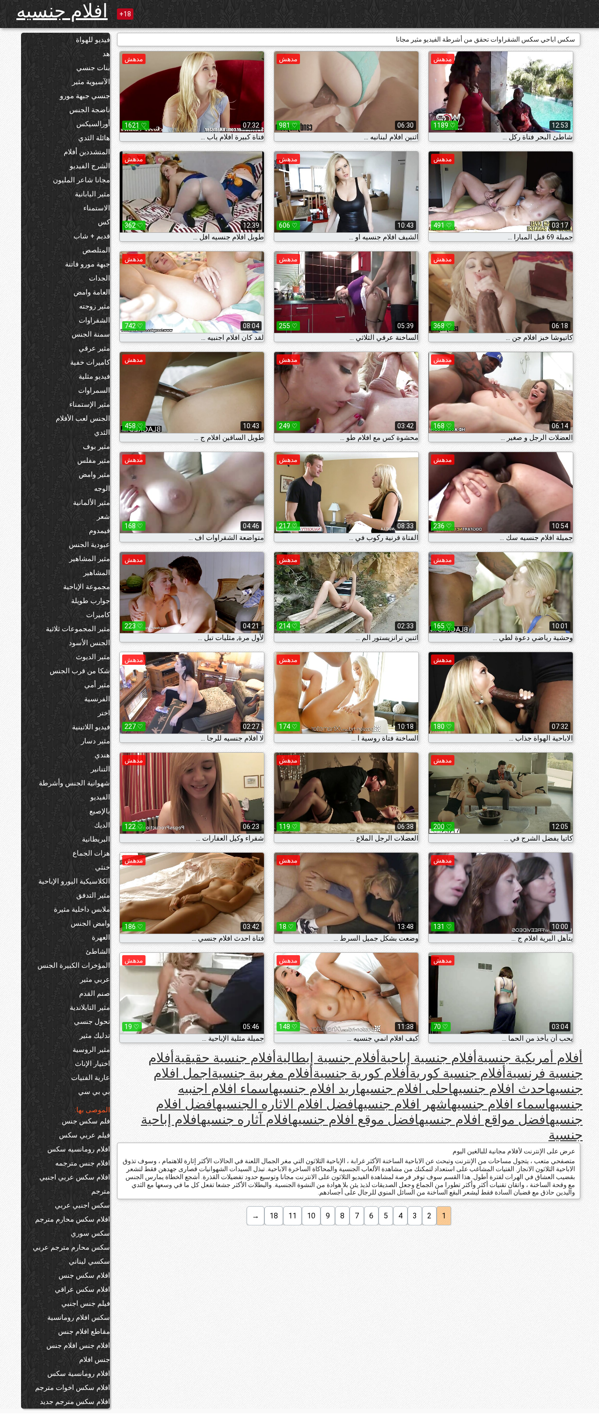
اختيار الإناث (92, 1063)
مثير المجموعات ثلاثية (78, 629)
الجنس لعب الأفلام (83, 418)
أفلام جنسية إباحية (428, 1057)
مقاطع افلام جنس (84, 1331)
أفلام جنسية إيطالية (328, 1057)
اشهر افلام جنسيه (404, 1104)
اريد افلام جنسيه (316, 1088)
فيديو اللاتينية (91, 727)
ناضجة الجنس (89, 110)
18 (274, 1215)
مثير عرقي (94, 348)
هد (106, 54)
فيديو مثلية (94, 376)
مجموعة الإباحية (86, 587)
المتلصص (96, 250)
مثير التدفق (93, 895)
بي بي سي (94, 1091)
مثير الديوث (93, 657)
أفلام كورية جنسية (361, 1073)
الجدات (99, 278)
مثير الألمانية (91, 502)
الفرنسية (97, 699)
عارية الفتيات (90, 1077)
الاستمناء (96, 208)
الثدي (102, 432)
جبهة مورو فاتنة (87, 264)
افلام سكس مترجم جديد (75, 1401)
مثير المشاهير (89, 558)
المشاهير (96, 573)
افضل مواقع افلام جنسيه (484, 1119)
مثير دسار (95, 741)
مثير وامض (94, 474)
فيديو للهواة (93, 40)
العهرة (101, 937)
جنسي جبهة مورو (85, 96)
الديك (102, 825)
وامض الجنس (90, 923)
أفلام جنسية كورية (457, 1073)
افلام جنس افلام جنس (78, 1345)
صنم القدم (94, 993)
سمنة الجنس (91, 334)
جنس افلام (94, 1359)
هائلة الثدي (94, 138)
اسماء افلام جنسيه (500, 1104)
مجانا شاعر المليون (81, 180)
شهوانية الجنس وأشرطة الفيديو (74, 790)
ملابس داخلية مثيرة (82, 909)
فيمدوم (99, 530)
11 (292, 1215)
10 (311, 1215)
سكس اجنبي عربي (82, 1205)
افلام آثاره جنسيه (246, 1119)
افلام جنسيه (62, 11)
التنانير (100, 769)
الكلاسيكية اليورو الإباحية (74, 881)
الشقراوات (94, 320)
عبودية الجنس (89, 544)
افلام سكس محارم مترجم (72, 1219)
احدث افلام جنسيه (501, 1088)
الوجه (102, 488)
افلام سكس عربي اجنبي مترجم (74, 1184)
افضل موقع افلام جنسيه (355, 1119)
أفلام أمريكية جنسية (530, 1057)
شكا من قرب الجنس (80, 671)
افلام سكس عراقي (82, 1289)
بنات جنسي (93, 68)
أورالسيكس (93, 124)
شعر (103, 516)
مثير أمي (97, 685)
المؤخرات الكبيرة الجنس (73, 965)
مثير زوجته (94, 306)
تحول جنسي (92, 1021)
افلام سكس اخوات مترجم (72, 1387)
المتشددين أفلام (87, 152)
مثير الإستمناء (89, 404)
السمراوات (94, 390)
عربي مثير (95, 979)
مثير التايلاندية (90, 1007)
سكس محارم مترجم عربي (71, 1247)
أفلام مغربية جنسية (262, 1073)
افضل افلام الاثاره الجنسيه (287, 1104)
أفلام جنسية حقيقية (225, 1057)
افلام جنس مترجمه (82, 1163)
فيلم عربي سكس (84, 1135)
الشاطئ (98, 951)
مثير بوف (96, 446)
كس (104, 222)
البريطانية (96, 839)
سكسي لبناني (89, 1261)
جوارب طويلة (90, 601)
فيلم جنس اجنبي (85, 1303)
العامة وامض (91, 292)
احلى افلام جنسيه (406, 1088)
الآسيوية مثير (91, 82)
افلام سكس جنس (84, 1275)
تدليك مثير (95, 1035)
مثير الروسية (91, 1049)
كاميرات (98, 615)
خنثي (102, 867)
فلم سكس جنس (86, 1121)
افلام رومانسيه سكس (78, 1149)
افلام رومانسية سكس (78, 1373)
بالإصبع (99, 811)
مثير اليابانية (92, 194)
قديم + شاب (91, 236)
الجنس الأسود (89, 643)
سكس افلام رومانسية (78, 1317)
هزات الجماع (91, 853)
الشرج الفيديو (90, 166)
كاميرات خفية (90, 362)
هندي (102, 755)
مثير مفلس (93, 460)
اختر (104, 713)
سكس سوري (90, 1233)
